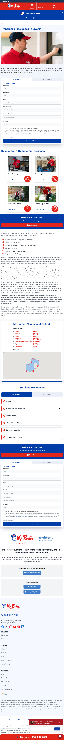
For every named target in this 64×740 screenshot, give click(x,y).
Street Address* (7, 114)
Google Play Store (33, 592)
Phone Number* (7, 106)
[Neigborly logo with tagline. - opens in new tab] (46, 538)
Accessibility (27, 720)
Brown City (36, 345)
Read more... (17, 350)
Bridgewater (36, 341)
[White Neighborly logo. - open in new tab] (5, 1)
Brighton (35, 343)
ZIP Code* (5, 121)
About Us (4, 649)
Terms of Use (7, 720)
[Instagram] (10, 626)
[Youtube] (14, 626)
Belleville (35, 335)
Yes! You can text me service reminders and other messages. (21, 128)
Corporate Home (6, 689)
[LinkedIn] (22, 626)
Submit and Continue (32, 141)
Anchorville (18, 338)
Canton (35, 346)
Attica (16, 345)
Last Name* (6, 92)
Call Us (40, 8)
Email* (4, 99)
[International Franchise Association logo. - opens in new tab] (4, 694)
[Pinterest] (18, 626)
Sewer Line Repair (14, 204)
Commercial (48, 79)
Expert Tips (5, 678)
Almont (17, 336)
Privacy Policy (24, 133)
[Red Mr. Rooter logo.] (22, 538)
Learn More (11, 179)
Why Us (3, 656)
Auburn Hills (18, 346)
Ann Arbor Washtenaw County (23, 341)
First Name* (6, 85)
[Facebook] (2, 626)
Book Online (32, 7)
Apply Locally (5, 664)
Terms (17, 133)
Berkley (35, 336)
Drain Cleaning (13, 174)
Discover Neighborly (30, 572)
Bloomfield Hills (37, 340)
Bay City (35, 333)
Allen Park (17, 333)
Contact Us (4, 653)
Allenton (17, 335)
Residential (17, 79)
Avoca (35, 331)
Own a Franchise (6, 660)
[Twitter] (6, 626)
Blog (2, 674)
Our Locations (5, 681)
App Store (33, 586)
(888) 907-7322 (11, 615)
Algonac (17, 331)
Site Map (4, 685)
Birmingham (36, 338)
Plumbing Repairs (41, 174)
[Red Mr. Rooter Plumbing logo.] (32, 606)
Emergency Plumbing (42, 204)
